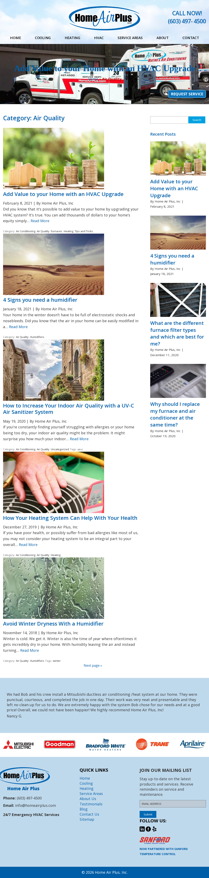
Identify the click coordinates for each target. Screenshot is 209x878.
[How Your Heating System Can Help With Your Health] (53, 511)
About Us (88, 798)
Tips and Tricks (84, 231)
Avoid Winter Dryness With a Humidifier (53, 623)
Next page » (93, 665)
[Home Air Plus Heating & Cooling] (104, 29)
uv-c (80, 449)
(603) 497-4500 (29, 798)
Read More (40, 220)
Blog (84, 809)
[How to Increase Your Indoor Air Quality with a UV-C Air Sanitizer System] (53, 399)
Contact (190, 37)
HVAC (98, 37)
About (163, 37)
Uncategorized (60, 449)
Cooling (43, 37)
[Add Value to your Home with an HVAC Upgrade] (53, 187)
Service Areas (130, 37)
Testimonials (91, 803)
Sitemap (87, 819)
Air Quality (43, 231)
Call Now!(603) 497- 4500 (187, 17)
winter (57, 661)
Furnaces (56, 231)
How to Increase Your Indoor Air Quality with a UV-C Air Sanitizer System (68, 408)
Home (15, 37)
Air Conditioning (25, 231)
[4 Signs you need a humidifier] (53, 293)
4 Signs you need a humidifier (40, 299)
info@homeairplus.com (35, 805)
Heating (72, 37)
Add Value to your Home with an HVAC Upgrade (63, 194)
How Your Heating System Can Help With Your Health (70, 517)
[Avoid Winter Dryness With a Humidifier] (53, 617)
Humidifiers (37, 337)
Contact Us (89, 814)
